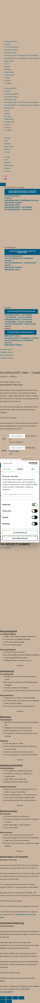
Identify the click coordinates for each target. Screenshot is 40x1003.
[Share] (15, 997)
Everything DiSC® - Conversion (18, 209)
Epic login (8, 69)
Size (3, 439)
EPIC (6, 141)
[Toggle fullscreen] (9, 997)
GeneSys (8, 143)
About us (7, 149)
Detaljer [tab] (20, 469)
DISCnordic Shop (10, 52)
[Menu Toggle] (3, 184)
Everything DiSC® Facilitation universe (22, 200)
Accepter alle (20, 533)
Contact (7, 152)
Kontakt (7, 66)
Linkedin (7, 138)
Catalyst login (9, 72)
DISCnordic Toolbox (11, 50)
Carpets (18, 382)
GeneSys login (9, 75)
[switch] (35, 511)
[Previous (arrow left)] (3, 1001)
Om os (7, 64)
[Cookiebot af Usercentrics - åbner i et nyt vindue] (29, 463)
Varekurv (8, 78)
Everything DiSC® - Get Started (18, 207)
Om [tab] (32, 469)
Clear (11, 454)
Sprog (4, 450)
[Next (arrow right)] (9, 1001)
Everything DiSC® (11, 41)
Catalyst (7, 44)
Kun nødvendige (20, 538)
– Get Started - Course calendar (18, 317)
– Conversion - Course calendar (18, 322)
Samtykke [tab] (7, 469)
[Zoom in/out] (3, 997)
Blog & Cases (9, 61)
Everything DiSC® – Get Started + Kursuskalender (21, 55)
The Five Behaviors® (12, 47)
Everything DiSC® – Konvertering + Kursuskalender (22, 58)
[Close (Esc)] (21, 997)
